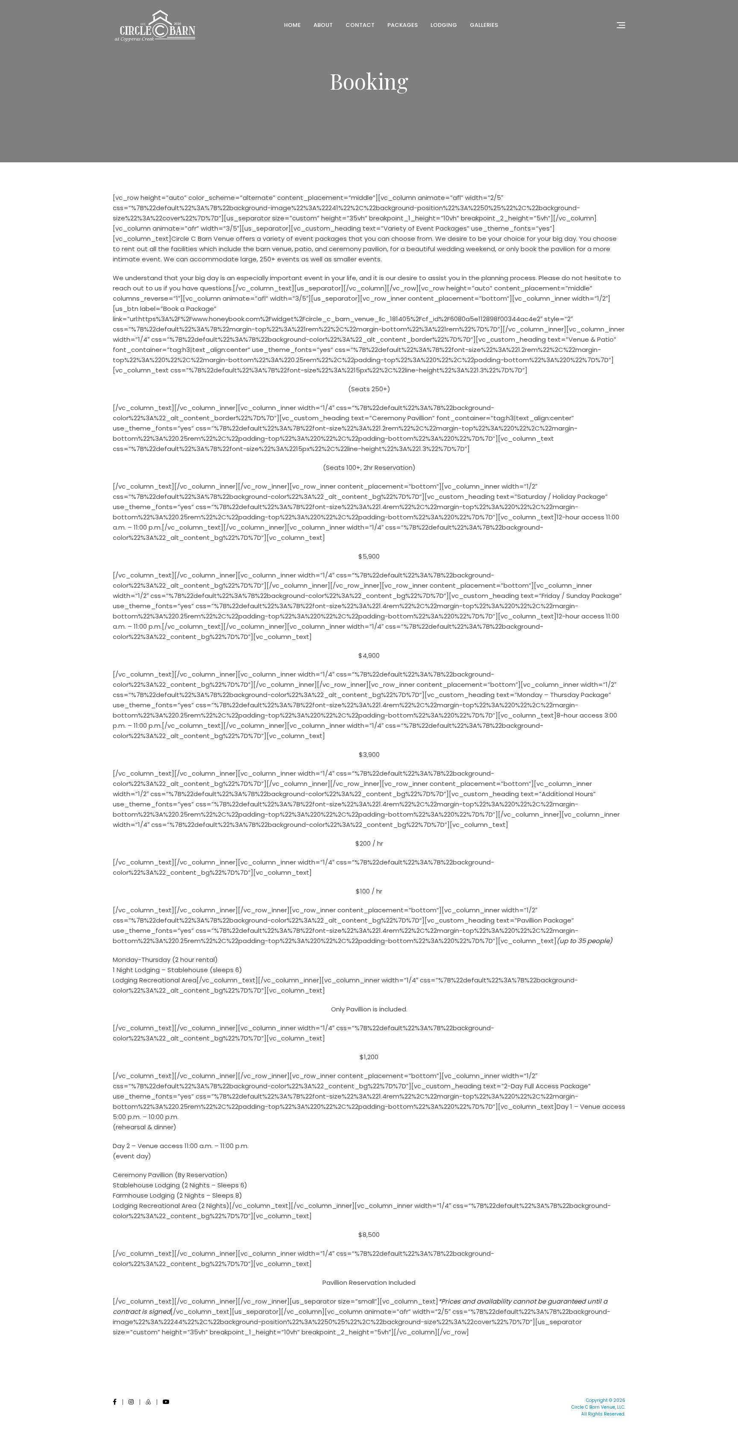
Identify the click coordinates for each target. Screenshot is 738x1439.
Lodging (443, 25)
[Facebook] (115, 1402)
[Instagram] (131, 1402)
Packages (402, 25)
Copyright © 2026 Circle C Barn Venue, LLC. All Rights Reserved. (598, 1407)
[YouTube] (166, 1402)
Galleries (484, 25)
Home (292, 25)
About (323, 25)
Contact (360, 25)
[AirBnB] (148, 1402)
